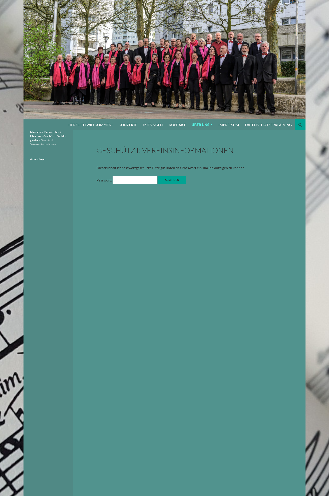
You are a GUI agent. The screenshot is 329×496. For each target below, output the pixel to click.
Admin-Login (37, 159)
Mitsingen (153, 125)
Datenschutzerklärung (268, 125)
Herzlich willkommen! (90, 125)
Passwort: (104, 180)
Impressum (228, 125)
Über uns (200, 125)
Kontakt (177, 125)
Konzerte (128, 125)
